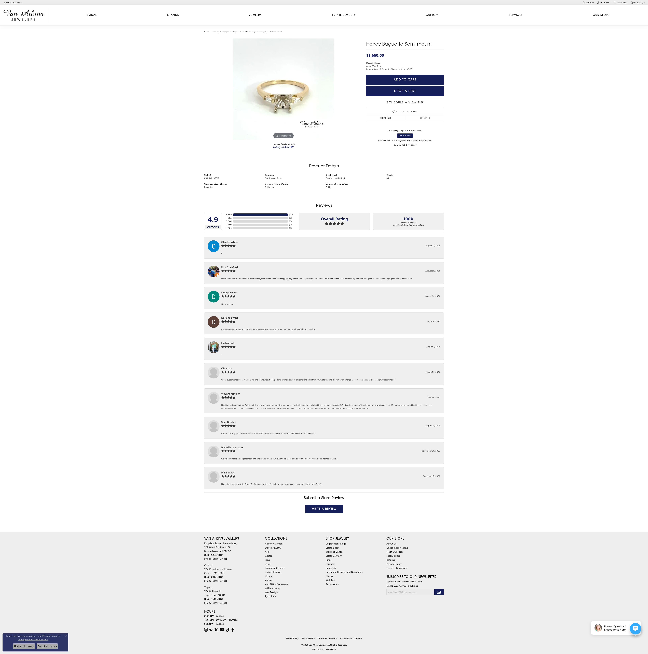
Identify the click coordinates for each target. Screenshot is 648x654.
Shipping (385, 118)
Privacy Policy (394, 563)
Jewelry (255, 15)
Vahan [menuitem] (268, 580)
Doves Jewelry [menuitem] (273, 547)
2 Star (229, 225)
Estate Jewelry (344, 15)
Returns (425, 118)
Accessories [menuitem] (332, 584)
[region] (283, 89)
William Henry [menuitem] (272, 588)
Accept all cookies (47, 646)
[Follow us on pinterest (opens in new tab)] (210, 630)
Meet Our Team (394, 551)
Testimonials (393, 555)
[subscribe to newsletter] (439, 592)
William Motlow (230, 393)
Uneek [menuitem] (268, 576)
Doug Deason (229, 292)
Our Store (601, 15)
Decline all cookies (24, 646)
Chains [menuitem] (329, 576)
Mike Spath (227, 472)
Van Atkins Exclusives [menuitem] (276, 584)
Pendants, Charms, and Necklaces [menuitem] (344, 572)
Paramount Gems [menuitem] (274, 567)
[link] (12, 2)
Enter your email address (402, 586)
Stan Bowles (228, 422)
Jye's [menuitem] (267, 563)
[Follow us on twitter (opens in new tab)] (216, 630)
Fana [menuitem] (267, 559)
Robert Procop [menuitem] (273, 572)
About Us (391, 543)
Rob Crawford (229, 267)
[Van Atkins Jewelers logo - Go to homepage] (25, 15)
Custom (432, 15)
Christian (226, 368)
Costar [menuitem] (268, 555)
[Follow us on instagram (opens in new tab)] (206, 630)
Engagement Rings (229, 32)
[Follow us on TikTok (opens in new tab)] (228, 630)
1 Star (229, 228)
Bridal (92, 15)
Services (516, 15)
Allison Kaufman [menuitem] (273, 543)
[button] (588, 2)
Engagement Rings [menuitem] (336, 543)
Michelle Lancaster (232, 447)
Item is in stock (405, 135)
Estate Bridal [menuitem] (332, 547)
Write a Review (324, 509)
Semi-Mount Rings (247, 32)
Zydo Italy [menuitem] (270, 596)
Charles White (229, 242)
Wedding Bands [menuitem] (334, 551)
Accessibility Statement (351, 638)
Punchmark (330, 649)
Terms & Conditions (327, 638)
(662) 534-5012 (283, 147)
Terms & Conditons (396, 567)
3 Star (229, 221)
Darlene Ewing (229, 317)
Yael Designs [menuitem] (271, 592)
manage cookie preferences (33, 639)
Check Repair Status (397, 547)
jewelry (215, 32)
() (291, 214)
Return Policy (292, 638)
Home (206, 32)
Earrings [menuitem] (330, 563)
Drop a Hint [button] (405, 91)
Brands (173, 15)
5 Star (229, 214)
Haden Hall (227, 343)
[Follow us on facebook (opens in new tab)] (232, 630)
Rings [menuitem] (328, 559)
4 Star (229, 218)
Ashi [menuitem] (267, 551)
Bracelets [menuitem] (331, 567)
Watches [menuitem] (330, 580)
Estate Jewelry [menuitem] (334, 555)
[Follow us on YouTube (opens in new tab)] (222, 630)
